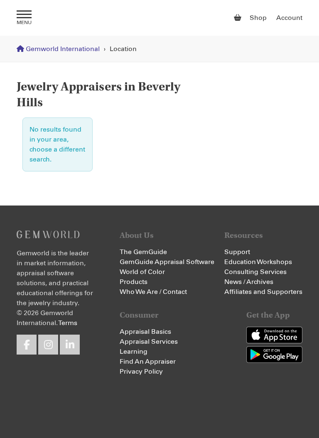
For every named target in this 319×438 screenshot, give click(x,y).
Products (133, 282)
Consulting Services (255, 272)
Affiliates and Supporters (263, 292)
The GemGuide (143, 252)
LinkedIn (70, 345)
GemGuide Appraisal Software (167, 262)
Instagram (48, 345)
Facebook (27, 345)
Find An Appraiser (148, 361)
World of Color (142, 272)
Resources (243, 235)
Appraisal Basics (145, 331)
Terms (67, 323)
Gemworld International (159, 18)
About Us (137, 235)
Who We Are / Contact (153, 292)
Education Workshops (258, 262)
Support (237, 252)
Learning (133, 351)
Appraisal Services (149, 341)
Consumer (139, 315)
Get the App (268, 315)
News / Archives (248, 282)
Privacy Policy (141, 371)
